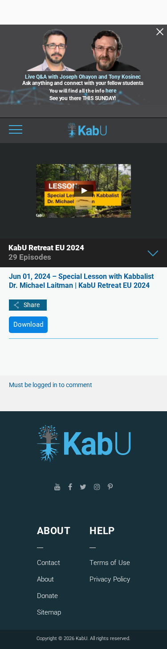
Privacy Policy (110, 579)
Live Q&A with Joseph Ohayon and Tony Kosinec (83, 77)
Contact (49, 563)
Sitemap (49, 612)
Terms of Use (110, 563)
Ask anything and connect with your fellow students (82, 83)
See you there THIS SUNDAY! (82, 98)
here (111, 91)
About (45, 579)
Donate (47, 596)
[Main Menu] (15, 130)
